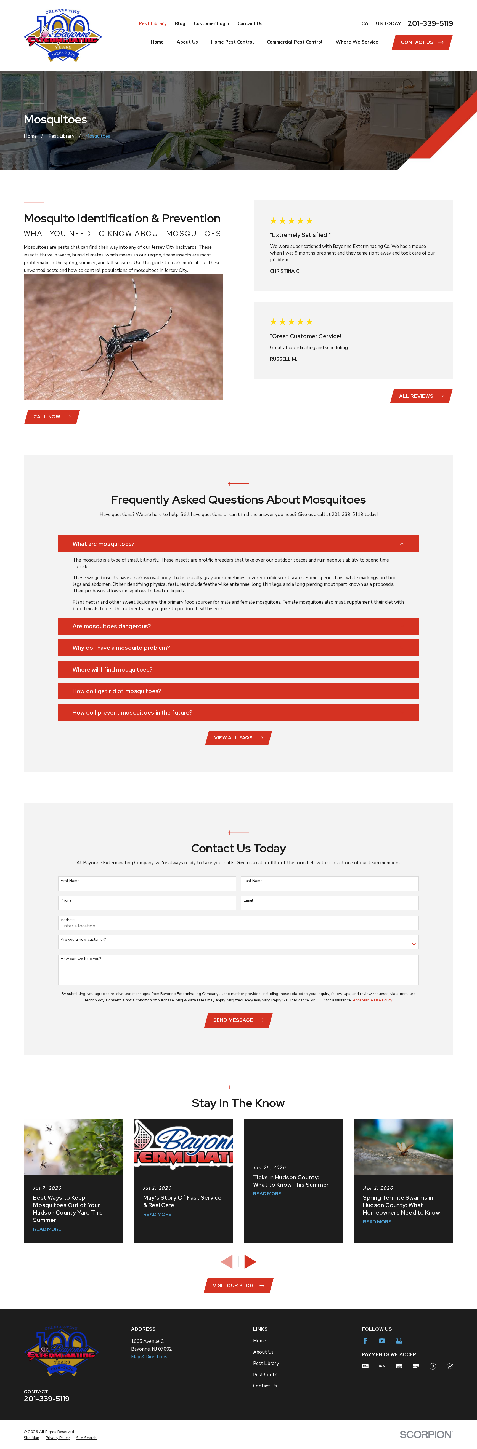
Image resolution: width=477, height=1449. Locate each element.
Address (68, 920)
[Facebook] (365, 1341)
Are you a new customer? (83, 939)
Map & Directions (149, 1357)
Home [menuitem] (157, 42)
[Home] (63, 35)
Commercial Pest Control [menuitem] (295, 42)
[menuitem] (31, 1438)
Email (248, 900)
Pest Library (153, 23)
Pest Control (267, 1375)
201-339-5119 (430, 23)
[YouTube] (382, 1341)
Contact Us (250, 23)
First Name (70, 881)
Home (259, 1341)
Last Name (253, 881)
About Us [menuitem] (187, 42)
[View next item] (250, 1262)
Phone (66, 900)
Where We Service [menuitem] (357, 42)
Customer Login (211, 23)
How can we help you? (81, 959)
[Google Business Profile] (399, 1341)
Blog (180, 23)
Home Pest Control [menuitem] (232, 42)
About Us (263, 1352)
